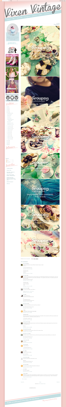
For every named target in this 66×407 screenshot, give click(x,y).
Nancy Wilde (25, 263)
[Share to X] (35, 258)
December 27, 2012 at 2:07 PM (27, 292)
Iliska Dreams (25, 303)
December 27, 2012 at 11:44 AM (27, 273)
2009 (7, 143)
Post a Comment (24, 378)
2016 (7, 106)
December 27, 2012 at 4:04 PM (27, 327)
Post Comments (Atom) (42, 383)
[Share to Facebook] (36, 258)
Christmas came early (10, 122)
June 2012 (9, 132)
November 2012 (10, 125)
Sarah (24, 368)
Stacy (24, 350)
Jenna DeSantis (25, 357)
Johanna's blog (9, 170)
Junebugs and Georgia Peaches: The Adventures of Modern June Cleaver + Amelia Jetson (11, 178)
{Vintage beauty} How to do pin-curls (10, 120)
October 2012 (10, 127)
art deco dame (25, 339)
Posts (8, 160)
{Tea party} (9, 116)
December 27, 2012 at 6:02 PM (27, 331)
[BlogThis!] (34, 258)
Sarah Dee (24, 344)
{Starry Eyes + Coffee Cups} (30, 291)
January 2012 (9, 138)
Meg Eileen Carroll (26, 333)
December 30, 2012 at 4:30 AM (27, 371)
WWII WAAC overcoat (10, 124)
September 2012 (10, 128)
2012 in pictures (9, 114)
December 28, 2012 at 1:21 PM (27, 355)
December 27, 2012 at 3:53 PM (27, 319)
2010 (7, 141)
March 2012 (9, 136)
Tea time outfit (9, 118)
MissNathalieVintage (26, 329)
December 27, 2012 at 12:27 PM (27, 280)
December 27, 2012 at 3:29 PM (27, 312)
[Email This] (33, 258)
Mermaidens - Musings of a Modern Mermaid (11, 172)
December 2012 (10, 113)
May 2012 (9, 133)
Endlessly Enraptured (10, 181)
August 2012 (9, 129)
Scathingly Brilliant (10, 168)
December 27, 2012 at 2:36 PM (27, 301)
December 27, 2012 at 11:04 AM (27, 268)
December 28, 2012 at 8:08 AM (27, 342)
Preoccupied (9, 121)
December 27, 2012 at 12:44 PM (27, 286)
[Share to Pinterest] (37, 258)
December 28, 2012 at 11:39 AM (27, 348)
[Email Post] (32, 258)
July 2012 (9, 131)
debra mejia (25, 364)
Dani (24, 294)
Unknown (24, 373)
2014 (7, 109)
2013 (7, 110)
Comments (8, 161)
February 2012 (10, 137)
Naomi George (25, 288)
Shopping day (9, 115)
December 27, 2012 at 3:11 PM (27, 308)
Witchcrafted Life (25, 321)
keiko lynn (8, 183)
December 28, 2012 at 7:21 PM (27, 367)
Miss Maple (25, 275)
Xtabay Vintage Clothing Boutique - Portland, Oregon (11, 175)
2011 (7, 140)
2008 (7, 144)
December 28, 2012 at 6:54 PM (27, 362)
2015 (7, 108)
